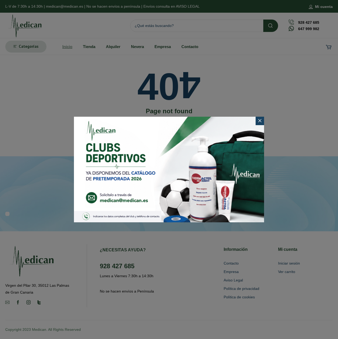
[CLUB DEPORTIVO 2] (169, 169)
